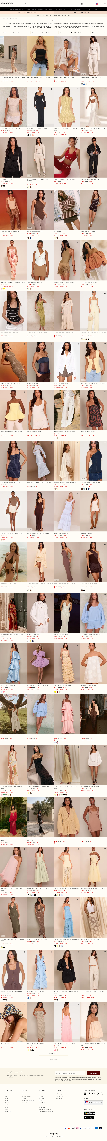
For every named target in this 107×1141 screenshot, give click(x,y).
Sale (7, 18)
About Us (24, 1094)
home (3, 18)
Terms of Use (42, 1107)
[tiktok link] (98, 1094)
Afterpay (7, 1102)
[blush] (60, 795)
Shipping (7, 1100)
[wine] (57, 692)
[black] (28, 135)
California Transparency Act (45, 1109)
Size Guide (7, 1098)
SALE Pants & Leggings (60, 26)
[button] (96, 4)
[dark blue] (33, 641)
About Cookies (42, 1098)
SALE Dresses (27, 26)
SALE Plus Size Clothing (83, 26)
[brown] (10, 795)
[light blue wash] (84, 489)
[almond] (2, 540)
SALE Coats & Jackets (18, 26)
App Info (41, 1100)
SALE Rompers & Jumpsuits (38, 26)
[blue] (84, 84)
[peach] (33, 135)
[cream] (28, 187)
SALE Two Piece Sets (74, 27)
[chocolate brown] (31, 793)
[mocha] (55, 1000)
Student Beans (8, 1111)
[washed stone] (86, 84)
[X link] (102, 1094)
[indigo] (31, 238)
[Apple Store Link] (89, 1117)
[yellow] (55, 692)
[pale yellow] (4, 289)
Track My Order (59, 1096)
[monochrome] (28, 895)
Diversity (24, 1098)
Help (6, 1094)
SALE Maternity (49, 26)
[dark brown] (6, 1000)
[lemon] (28, 793)
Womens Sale (13, 18)
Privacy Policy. (68, 1080)
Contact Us (24, 1102)
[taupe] (6, 795)
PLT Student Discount (26, 1096)
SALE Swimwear (47, 27)
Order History (59, 1094)
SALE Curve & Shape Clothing (97, 26)
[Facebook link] (89, 1094)
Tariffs (40, 1105)
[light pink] (4, 692)
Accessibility (42, 1102)
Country (86, 1098)
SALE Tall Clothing (57, 27)
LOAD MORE (53, 1059)
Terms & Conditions (43, 1094)
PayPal (6, 1105)
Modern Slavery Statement (28, 1100)
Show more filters (78, 32)
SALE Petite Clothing (72, 26)
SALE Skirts (39, 27)
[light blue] (2, 692)
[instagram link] (85, 1094)
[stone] (57, 438)
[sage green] (60, 692)
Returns (6, 1096)
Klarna (6, 1107)
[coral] (4, 540)
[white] (55, 438)
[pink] (2, 289)
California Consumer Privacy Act (46, 1111)
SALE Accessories (7, 26)
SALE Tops (65, 27)
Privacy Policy (42, 1096)
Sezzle (6, 1109)
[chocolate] (2, 186)
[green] (4, 795)
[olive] (31, 641)
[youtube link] (93, 1094)
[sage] (31, 135)
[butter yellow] (82, 339)
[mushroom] (31, 289)
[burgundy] (57, 795)
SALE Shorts (32, 27)
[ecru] (82, 84)
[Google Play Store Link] (89, 1113)
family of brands (58, 1079)
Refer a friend (59, 1098)
